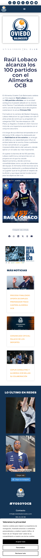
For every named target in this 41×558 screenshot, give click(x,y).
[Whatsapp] (9, 2)
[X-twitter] (23, 2)
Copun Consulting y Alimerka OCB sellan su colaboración (20, 373)
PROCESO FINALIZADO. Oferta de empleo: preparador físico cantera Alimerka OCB (20, 301)
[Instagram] (14, 2)
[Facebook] (18, 2)
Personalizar (20, 547)
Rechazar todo (20, 553)
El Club (31, 49)
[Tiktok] (27, 2)
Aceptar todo (20, 542)
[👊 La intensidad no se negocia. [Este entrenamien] (20, 415)
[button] (24, 9)
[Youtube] (31, 2)
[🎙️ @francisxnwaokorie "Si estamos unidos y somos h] (20, 454)
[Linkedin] (36, 2)
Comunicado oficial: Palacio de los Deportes (20, 339)
